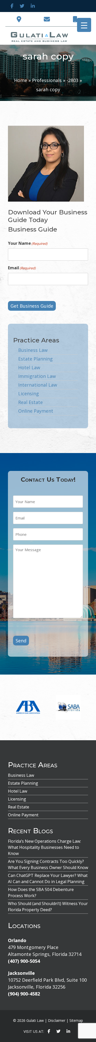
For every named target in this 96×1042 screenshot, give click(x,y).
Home (20, 80)
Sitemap (76, 1020)
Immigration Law (37, 376)
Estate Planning (35, 359)
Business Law (33, 350)
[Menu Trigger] (84, 25)
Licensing (28, 393)
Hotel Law (29, 367)
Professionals (47, 80)
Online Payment (35, 411)
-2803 (72, 80)
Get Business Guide (31, 306)
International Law (37, 385)
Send (21, 641)
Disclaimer (56, 1020)
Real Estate (30, 402)
